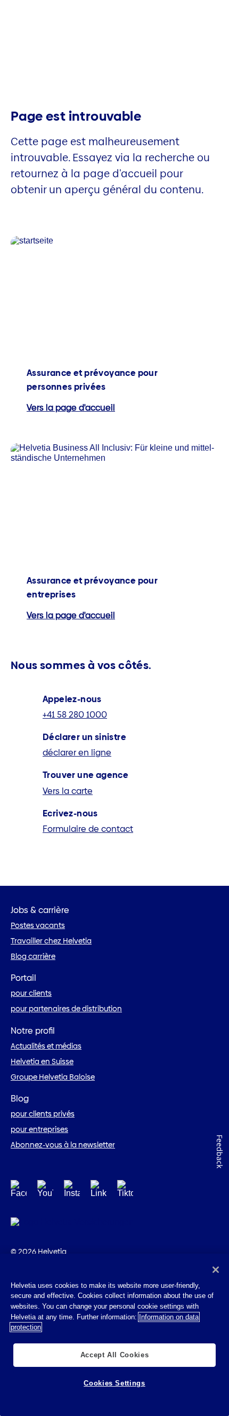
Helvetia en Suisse (42, 1061)
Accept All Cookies (114, 1355)
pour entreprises (39, 1129)
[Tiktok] (125, 1201)
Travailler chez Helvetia (51, 940)
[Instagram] (72, 1192)
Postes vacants (38, 925)
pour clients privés (43, 1113)
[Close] (215, 1269)
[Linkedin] (99, 1192)
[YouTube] (45, 1192)
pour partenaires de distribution (66, 1008)
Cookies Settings (114, 1383)
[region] (114, 1335)
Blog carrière (33, 956)
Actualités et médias (46, 1046)
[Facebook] (19, 1192)
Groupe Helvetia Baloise (53, 1077)
